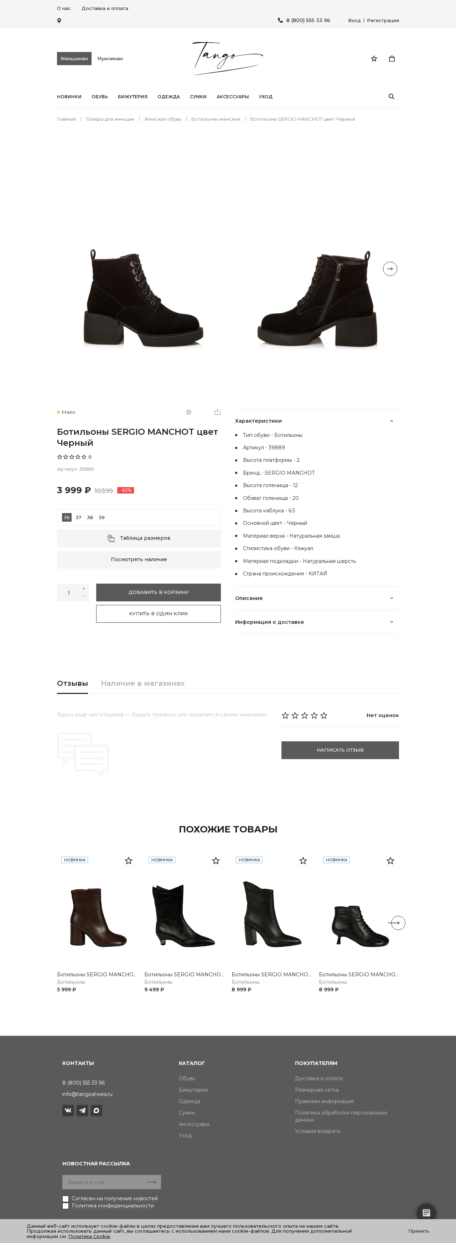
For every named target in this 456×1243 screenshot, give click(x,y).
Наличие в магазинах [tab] (143, 683)
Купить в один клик (158, 613)
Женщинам (74, 58)
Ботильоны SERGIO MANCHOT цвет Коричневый (97, 974)
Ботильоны (71, 982)
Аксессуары (233, 96)
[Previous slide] (66, 269)
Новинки (69, 96)
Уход (266, 96)
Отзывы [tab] (72, 683)
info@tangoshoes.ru (87, 1094)
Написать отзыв (340, 750)
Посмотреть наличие (139, 559)
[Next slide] (390, 269)
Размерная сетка (317, 1090)
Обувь (100, 96)
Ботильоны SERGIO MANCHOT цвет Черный (184, 974)
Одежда (168, 96)
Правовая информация (324, 1101)
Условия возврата (317, 1131)
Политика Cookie (89, 1236)
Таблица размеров (145, 538)
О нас (64, 8)
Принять (418, 1230)
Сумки (198, 96)
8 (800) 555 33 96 (308, 20)
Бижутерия (132, 96)
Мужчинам (110, 58)
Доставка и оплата (105, 8)
